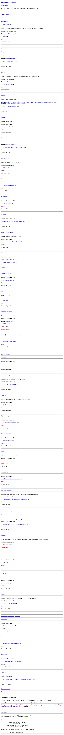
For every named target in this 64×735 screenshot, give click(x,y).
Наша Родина (10, 321)
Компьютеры (4, 253)
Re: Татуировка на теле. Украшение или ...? (12, 147)
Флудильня (4, 514)
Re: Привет (4, 36)
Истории (3, 117)
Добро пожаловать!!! (6, 24)
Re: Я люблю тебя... (6, 126)
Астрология (4, 619)
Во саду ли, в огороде (6, 490)
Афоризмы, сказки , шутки (17, 103)
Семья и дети (4, 472)
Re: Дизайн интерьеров (7, 404)
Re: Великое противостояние (8, 185)
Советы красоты (5, 137)
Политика (3, 178)
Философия (4, 196)
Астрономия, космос (6, 273)
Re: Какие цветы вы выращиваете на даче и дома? (14, 499)
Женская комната (5, 158)
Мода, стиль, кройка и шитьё (8, 416)
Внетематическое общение (8, 511)
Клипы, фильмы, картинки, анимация (11, 334)
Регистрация (4, 5)
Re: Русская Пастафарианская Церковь (11, 661)
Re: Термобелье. (5, 583)
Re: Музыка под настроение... (9, 341)
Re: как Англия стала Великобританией (11, 241)
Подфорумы (4, 21)
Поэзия (14, 102)
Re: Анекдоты (5, 562)
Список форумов (6, 14)
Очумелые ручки (5, 103)
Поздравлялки (4, 51)
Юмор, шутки (4, 555)
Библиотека (10, 81)
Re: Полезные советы (6, 440)
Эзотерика (3, 636)
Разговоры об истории (7, 232)
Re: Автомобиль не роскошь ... (9, 461)
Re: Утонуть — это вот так (8, 603)
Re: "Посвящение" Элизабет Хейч (10, 643)
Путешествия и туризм (7, 311)
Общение (3, 72)
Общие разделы (5, 49)
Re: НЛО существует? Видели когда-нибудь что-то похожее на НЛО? (19, 679)
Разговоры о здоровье (6, 375)
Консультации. (5, 573)
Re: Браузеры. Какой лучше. (8, 262)
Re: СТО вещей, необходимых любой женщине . (14, 167)
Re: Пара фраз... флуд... (7, 544)
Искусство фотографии (23, 102)
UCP (2, 719)
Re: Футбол (4, 300)
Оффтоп (3, 535)
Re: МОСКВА (5, 323)
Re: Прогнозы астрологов (8, 625)
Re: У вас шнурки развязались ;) (9, 422)
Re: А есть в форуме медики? (9, 384)
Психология (4, 214)
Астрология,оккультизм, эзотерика (10, 616)
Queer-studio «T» (11, 144)
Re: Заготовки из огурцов (8, 364)
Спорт (2, 291)
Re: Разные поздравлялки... (8, 61)
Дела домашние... (5, 354)
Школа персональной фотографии (39, 102)
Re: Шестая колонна (6, 203)
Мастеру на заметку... (6, 433)
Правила (10, 33)
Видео (50, 102)
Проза (9, 102)
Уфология (3, 672)
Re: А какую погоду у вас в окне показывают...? (14, 524)
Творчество (4, 95)
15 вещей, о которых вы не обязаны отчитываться (14, 221)
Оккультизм (4, 654)
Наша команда (5, 689)
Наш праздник (11, 58)
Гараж (2, 451)
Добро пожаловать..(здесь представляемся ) (25, 33)
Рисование (55, 102)
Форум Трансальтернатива (8, 2)
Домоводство (4, 395)
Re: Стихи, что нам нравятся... (9, 106)
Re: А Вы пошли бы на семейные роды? (11, 479)
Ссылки (3, 594)
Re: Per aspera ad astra (6, 280)
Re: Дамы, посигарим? (7, 84)
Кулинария (3, 357)
